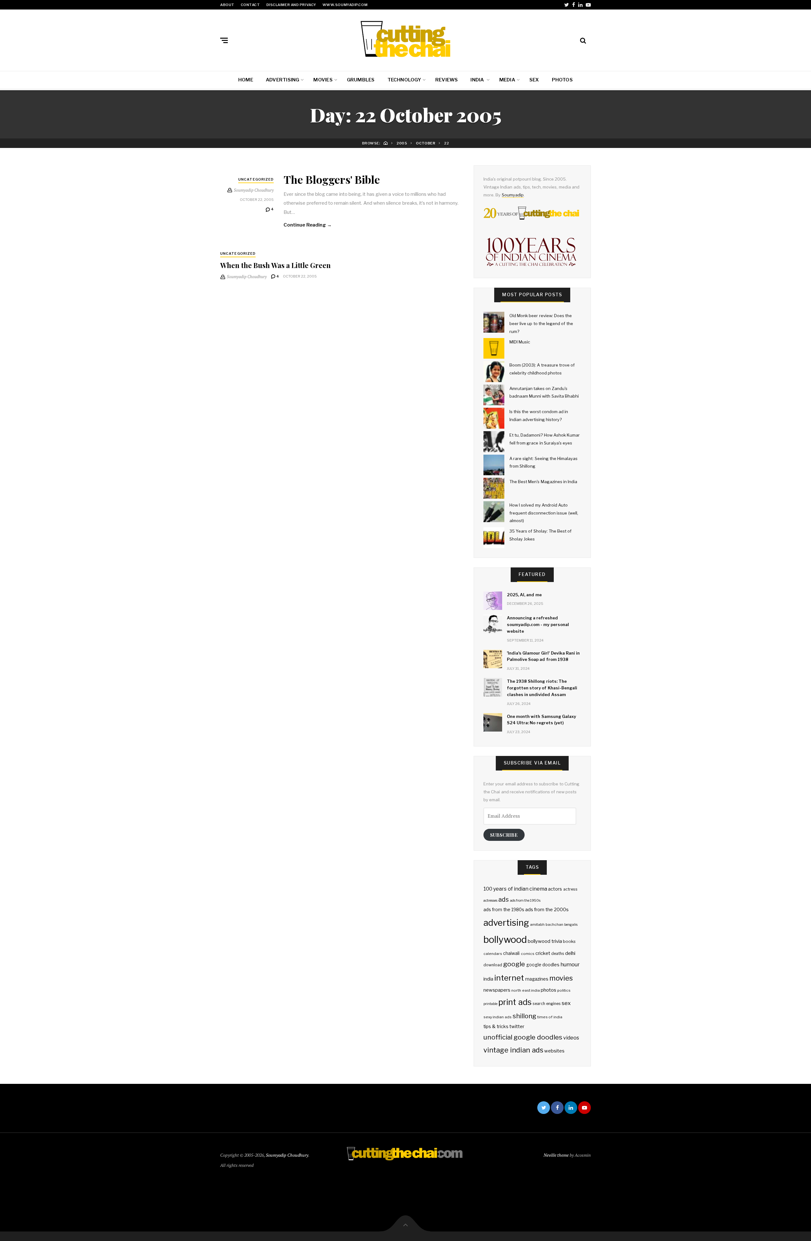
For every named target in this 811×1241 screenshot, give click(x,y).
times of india (549, 1017)
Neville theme (556, 1155)
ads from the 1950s (525, 901)
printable (490, 1004)
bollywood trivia (545, 941)
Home (245, 80)
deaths (557, 953)
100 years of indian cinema (515, 889)
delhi (570, 953)
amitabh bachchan (546, 924)
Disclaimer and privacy (291, 5)
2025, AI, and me (524, 594)
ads (503, 899)
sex (566, 1003)
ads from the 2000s (547, 909)
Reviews (446, 80)
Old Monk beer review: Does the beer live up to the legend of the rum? (541, 323)
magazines (536, 979)
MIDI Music (519, 341)
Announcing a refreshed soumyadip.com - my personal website (538, 624)
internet (509, 977)
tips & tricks (495, 1026)
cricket (542, 953)
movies (561, 978)
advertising (506, 922)
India (477, 80)
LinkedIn (580, 5)
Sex (534, 80)
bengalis (571, 925)
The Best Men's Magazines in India (543, 481)
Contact (250, 5)
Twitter (566, 5)
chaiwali (511, 953)
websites (554, 1051)
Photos (562, 80)
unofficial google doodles (522, 1037)
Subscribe (504, 835)
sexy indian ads (497, 1017)
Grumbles (361, 80)
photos (548, 990)
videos (571, 1038)
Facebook (573, 5)
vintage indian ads (513, 1050)
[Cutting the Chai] (405, 39)
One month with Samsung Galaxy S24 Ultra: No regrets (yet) (541, 720)
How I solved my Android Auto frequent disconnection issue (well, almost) (543, 512)
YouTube (588, 5)
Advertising (282, 80)
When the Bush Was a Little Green (275, 265)
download (492, 965)
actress (570, 889)
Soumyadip (513, 194)
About (227, 5)
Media (507, 80)
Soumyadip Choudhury (287, 1155)
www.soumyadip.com (344, 5)
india (488, 979)
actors (555, 889)
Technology (404, 80)
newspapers (496, 990)
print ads (514, 1002)
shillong (524, 1016)
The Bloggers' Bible (332, 179)
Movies (322, 80)
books (569, 941)
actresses (490, 901)
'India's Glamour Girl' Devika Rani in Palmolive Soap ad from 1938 (543, 656)
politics (564, 990)
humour (570, 964)
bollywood (505, 939)
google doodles (542, 964)
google (514, 964)
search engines (547, 1003)
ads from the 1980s (503, 909)
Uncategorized (256, 179)
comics (527, 953)
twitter (516, 1026)
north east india (525, 990)
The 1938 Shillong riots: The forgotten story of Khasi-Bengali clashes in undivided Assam (542, 688)
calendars (492, 953)
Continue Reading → (308, 225)
